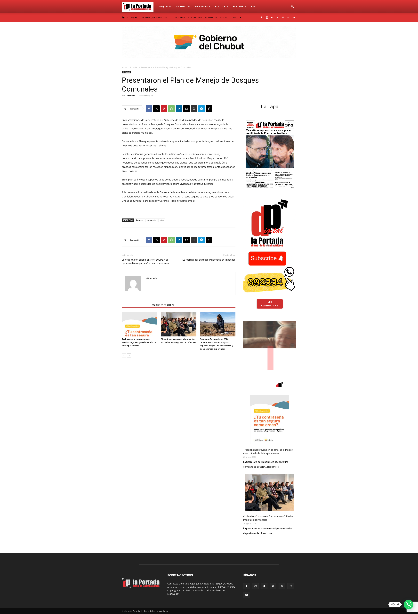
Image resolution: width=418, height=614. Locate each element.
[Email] (186, 108)
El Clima (238, 6)
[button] (292, 6)
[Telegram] (201, 108)
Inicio (124, 67)
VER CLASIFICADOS (269, 304)
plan (162, 220)
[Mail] (272, 17)
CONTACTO (225, 17)
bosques (139, 220)
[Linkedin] (179, 108)
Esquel (163, 6)
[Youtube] (293, 17)
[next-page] (129, 355)
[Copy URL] (209, 108)
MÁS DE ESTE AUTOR (163, 305)
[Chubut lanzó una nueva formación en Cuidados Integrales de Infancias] (178, 324)
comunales (151, 220)
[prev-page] (124, 355)
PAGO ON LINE (211, 17)
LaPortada (130, 95)
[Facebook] (261, 17)
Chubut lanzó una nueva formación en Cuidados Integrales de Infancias (268, 518)
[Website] (283, 17)
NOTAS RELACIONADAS (136, 305)
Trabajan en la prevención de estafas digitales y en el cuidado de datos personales (139, 342)
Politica (220, 6)
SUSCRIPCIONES (195, 17)
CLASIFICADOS (179, 17)
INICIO (236, 17)
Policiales (201, 6)
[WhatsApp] (288, 17)
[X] (277, 17)
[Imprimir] (194, 108)
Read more (273, 467)
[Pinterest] (164, 108)
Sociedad (181, 6)
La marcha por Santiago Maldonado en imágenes (209, 259)
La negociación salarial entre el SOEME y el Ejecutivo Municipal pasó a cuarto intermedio (146, 261)
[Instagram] (266, 17)
